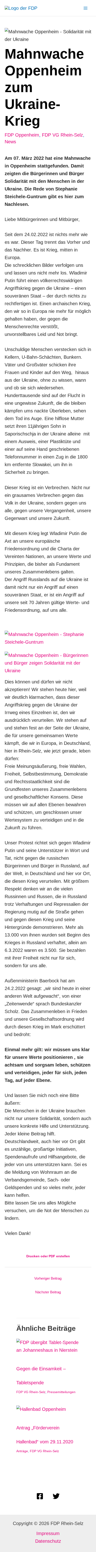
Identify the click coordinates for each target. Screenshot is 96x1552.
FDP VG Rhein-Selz (62, 134)
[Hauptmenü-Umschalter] (85, 8)
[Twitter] (56, 1496)
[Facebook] (39, 1496)
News (10, 141)
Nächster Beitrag (48, 1292)
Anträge (22, 1451)
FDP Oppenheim (22, 134)
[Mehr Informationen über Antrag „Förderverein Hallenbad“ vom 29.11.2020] (41, 1408)
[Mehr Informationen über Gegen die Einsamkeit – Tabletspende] (48, 1345)
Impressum (48, 1533)
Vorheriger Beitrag (48, 1278)
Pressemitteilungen (61, 1392)
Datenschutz (48, 1541)
